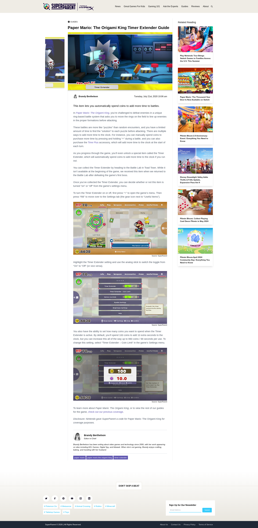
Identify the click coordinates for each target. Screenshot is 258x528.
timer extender (120, 458)
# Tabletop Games (52, 512)
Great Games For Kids (134, 6)
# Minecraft (110, 506)
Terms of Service (206, 524)
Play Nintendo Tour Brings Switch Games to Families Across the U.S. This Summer (195, 58)
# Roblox (98, 506)
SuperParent (50, 524)
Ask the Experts (170, 6)
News (118, 6)
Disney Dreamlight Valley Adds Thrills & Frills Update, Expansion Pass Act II (194, 180)
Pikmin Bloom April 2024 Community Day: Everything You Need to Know (195, 260)
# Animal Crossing (82, 506)
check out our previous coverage (105, 412)
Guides (184, 6)
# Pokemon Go (50, 506)
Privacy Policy (189, 524)
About (206, 6)
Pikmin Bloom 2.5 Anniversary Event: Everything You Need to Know (194, 138)
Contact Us (175, 524)
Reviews (195, 6)
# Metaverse (66, 506)
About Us (164, 524)
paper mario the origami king (99, 458)
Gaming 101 (154, 6)
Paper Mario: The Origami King (92, 113)
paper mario (79, 458)
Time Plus (93, 142)
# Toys (66, 512)
